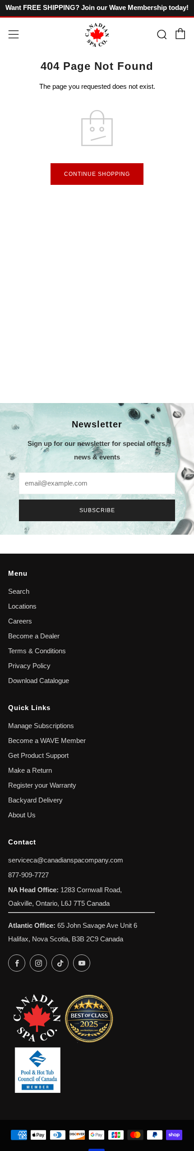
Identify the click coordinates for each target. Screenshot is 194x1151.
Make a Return (30, 770)
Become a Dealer (34, 636)
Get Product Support (38, 755)
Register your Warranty (42, 785)
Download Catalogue (38, 680)
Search (18, 591)
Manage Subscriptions (41, 725)
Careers (20, 621)
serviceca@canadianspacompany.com (65, 860)
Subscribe (97, 510)
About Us (22, 815)
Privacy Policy (29, 666)
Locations (22, 606)
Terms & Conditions (37, 651)
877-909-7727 (28, 875)
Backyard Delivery (35, 800)
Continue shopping (97, 174)
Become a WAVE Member (47, 740)
